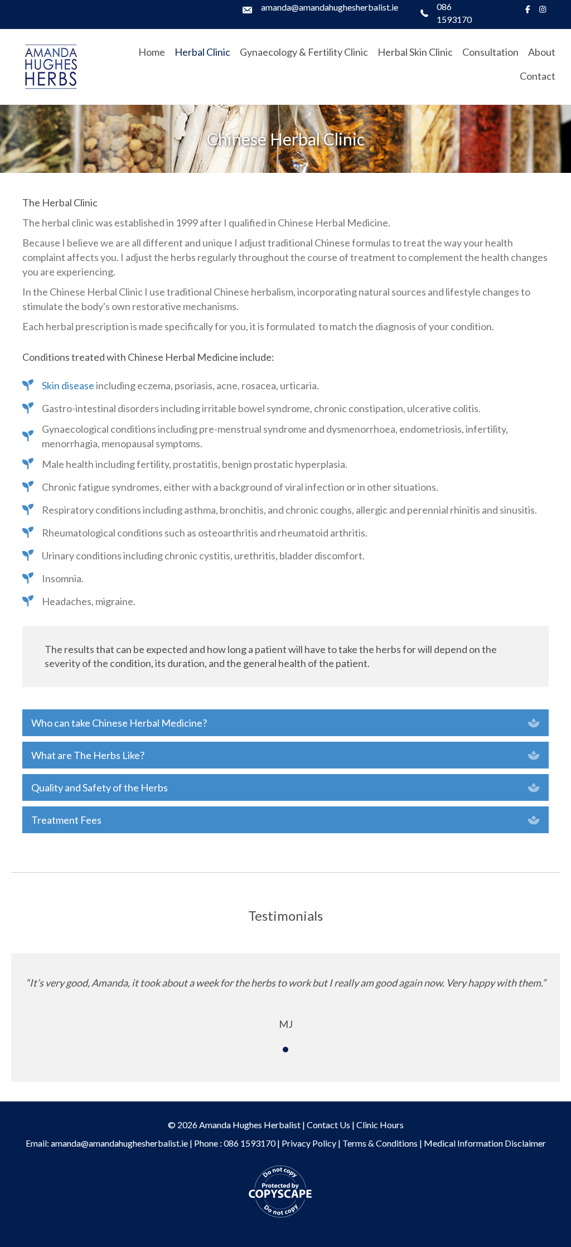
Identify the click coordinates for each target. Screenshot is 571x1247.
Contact (537, 76)
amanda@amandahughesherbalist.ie (329, 7)
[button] (285, 723)
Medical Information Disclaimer (485, 1143)
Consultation (490, 52)
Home (151, 52)
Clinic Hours (380, 1124)
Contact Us (328, 1124)
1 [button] (285, 1049)
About (541, 52)
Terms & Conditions (380, 1143)
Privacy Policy (309, 1143)
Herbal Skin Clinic (415, 52)
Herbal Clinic (202, 52)
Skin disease (68, 385)
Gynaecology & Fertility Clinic (304, 52)
